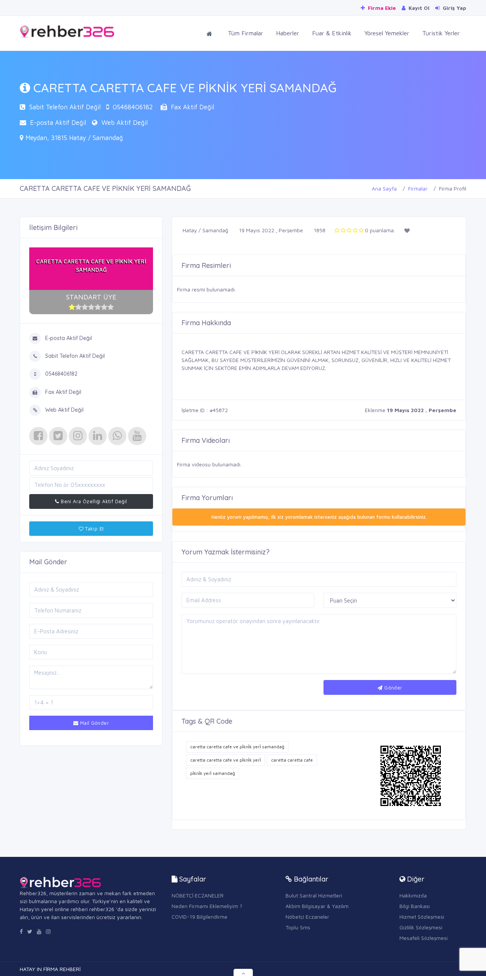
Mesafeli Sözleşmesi (423, 938)
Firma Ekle (381, 8)
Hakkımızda (413, 895)
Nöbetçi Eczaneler (307, 916)
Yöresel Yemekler (386, 33)
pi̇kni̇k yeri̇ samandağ (212, 773)
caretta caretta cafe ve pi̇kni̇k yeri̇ (225, 760)
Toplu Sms (298, 927)
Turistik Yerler (441, 33)
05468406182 (133, 107)
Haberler (287, 33)
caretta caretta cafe (292, 760)
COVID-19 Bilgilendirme (199, 916)
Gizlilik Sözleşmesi (420, 927)
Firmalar (418, 188)
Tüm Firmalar (245, 33)
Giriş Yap (453, 8)
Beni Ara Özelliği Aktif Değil (93, 501)
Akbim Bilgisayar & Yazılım (317, 906)
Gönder (392, 688)
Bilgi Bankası (414, 906)
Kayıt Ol (418, 8)
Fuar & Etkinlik (332, 33)
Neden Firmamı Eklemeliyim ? (207, 906)
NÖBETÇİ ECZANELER (198, 895)
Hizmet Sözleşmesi (421, 916)
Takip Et (94, 529)
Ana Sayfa (384, 188)
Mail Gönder (93, 723)
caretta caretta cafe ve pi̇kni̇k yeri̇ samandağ (237, 746)
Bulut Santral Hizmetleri (314, 895)
